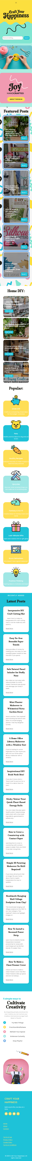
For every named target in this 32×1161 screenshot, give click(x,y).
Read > (24, 138)
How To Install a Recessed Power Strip (16, 932)
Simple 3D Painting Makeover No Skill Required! (16, 866)
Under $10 (16, 409)
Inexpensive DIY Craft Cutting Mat (16, 612)
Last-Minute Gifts (16, 535)
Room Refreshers (16, 558)
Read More (9, 311)
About (5, 1126)
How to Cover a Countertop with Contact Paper (16, 370)
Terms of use (7, 1137)
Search (27, 38)
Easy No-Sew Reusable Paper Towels (14, 304)
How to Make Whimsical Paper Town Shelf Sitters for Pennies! (12, 240)
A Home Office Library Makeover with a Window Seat (15, 348)
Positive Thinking (16, 581)
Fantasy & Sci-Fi (16, 511)
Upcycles (16, 484)
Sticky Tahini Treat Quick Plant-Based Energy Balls (16, 802)
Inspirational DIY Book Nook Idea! (16, 773)
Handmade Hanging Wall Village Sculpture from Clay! (16, 899)
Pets (16, 433)
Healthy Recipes (16, 458)
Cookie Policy (7, 1142)
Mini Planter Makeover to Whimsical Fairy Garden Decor (12, 132)
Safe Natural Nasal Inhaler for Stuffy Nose (16, 672)
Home (5, 1124)
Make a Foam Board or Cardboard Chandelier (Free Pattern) (12, 267)
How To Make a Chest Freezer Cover (16, 963)
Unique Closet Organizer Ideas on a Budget (12, 188)
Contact (6, 1129)
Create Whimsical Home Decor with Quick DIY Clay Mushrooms (12, 158)
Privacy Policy (7, 1140)
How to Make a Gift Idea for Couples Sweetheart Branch (11, 213)
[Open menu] (16, 3)
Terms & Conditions (9, 1145)
